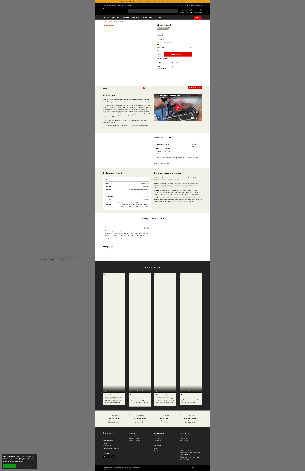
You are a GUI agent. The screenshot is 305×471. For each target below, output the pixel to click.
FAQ (191, 12)
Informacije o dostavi (134, 438)
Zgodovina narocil (158, 438)
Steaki (115, 21)
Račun (200, 12)
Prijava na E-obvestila (134, 443)
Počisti (158, 50)
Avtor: (190, 468)
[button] (198, 18)
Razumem (10, 466)
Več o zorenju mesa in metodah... (162, 163)
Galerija (105, 88)
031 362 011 (181, 5)
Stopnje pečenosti (184, 440)
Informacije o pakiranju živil (136, 440)
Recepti (182, 12)
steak (72, 259)
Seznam (196, 12)
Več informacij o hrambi (194, 194)
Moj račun (156, 436)
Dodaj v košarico (178, 54)
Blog (187, 12)
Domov (104, 21)
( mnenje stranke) (168, 42)
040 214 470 (108, 443)
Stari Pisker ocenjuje (119, 88)
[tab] (105, 88)
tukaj (21, 461)
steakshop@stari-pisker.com (195, 5)
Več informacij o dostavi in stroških (180, 187)
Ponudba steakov (158, 450)
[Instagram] (108, 456)
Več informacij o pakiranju (172, 179)
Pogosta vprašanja (133, 436)
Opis (110, 88)
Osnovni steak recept (185, 438)
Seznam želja (157, 440)
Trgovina (110, 21)
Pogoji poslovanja (107, 469)
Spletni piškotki (128, 469)
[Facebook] (104, 456)
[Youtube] (112, 456)
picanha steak (67, 259)
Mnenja (141, 88)
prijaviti (119, 250)
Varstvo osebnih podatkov (117, 469)
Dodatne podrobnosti (131, 88)
